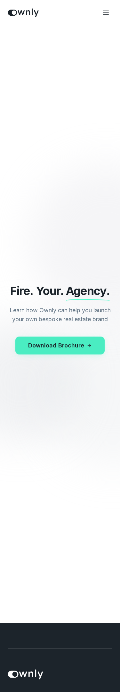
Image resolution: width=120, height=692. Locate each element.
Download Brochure (56, 345)
